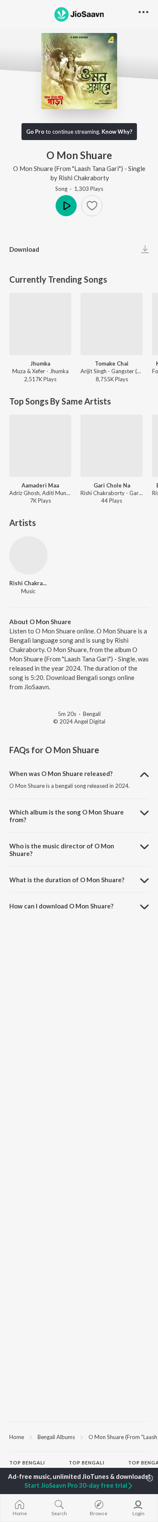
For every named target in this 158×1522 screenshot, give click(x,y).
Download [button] (24, 249)
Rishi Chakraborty (84, 178)
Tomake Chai (112, 363)
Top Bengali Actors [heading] (86, 1466)
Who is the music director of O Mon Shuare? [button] (61, 849)
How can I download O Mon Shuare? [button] (61, 906)
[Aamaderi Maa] (40, 446)
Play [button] (66, 205)
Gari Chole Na (112, 485)
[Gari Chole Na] (111, 446)
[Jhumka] (40, 324)
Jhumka (40, 363)
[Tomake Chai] (111, 324)
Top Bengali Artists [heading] (27, 1466)
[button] (91, 205)
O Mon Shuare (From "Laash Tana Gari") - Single (79, 168)
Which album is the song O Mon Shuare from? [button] (66, 815)
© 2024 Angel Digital (79, 721)
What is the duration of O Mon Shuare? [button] (66, 879)
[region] (79, 1436)
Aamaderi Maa (40, 485)
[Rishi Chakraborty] (28, 555)
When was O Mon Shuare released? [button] (60, 773)
